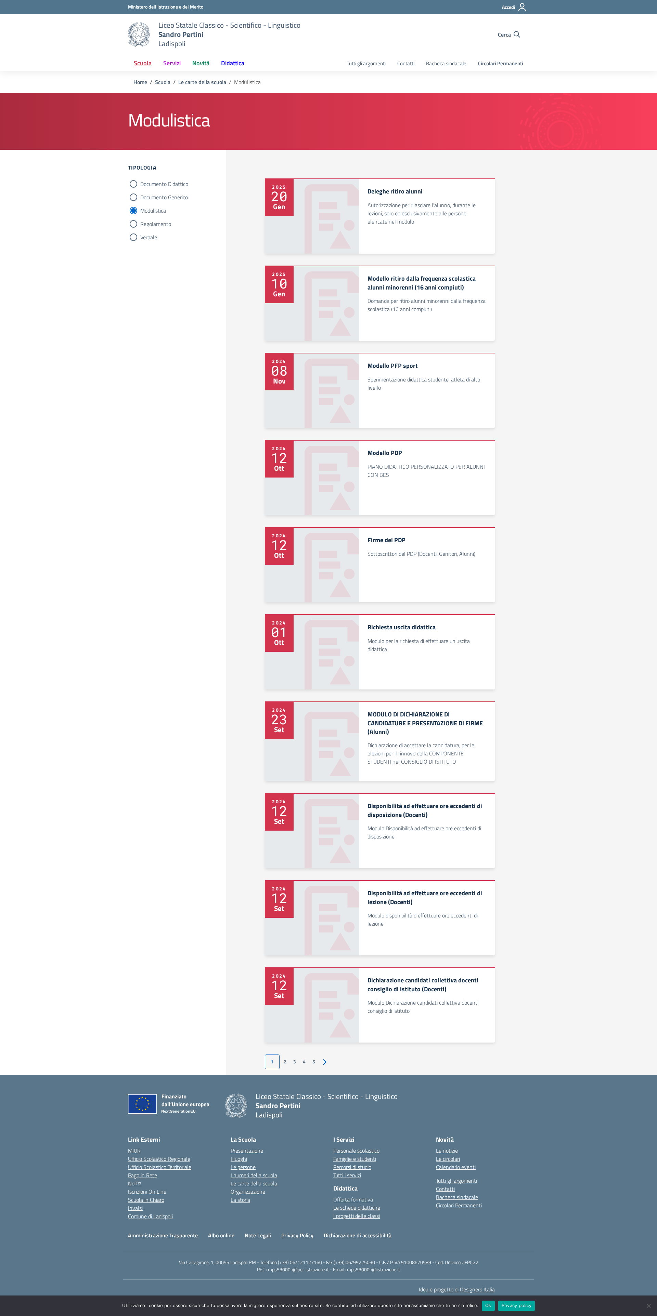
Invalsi (135, 1208)
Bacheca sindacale (446, 63)
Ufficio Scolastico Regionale (159, 1159)
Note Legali (258, 1235)
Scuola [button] (143, 63)
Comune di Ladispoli (150, 1216)
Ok (488, 1305)
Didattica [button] (232, 63)
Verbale (148, 237)
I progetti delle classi (356, 1216)
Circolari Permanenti (500, 63)
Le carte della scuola (254, 1183)
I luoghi (239, 1159)
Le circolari (448, 1159)
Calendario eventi (456, 1167)
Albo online (221, 1235)
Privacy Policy (297, 1235)
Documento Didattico (164, 184)
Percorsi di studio (352, 1167)
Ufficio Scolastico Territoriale (159, 1167)
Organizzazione (248, 1191)
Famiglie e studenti (354, 1159)
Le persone (243, 1167)
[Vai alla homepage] (139, 34)
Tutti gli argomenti (366, 63)
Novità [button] (200, 63)
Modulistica (153, 210)
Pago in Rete (142, 1175)
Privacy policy (517, 1305)
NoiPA (135, 1183)
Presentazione (247, 1150)
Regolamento (155, 224)
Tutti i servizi (347, 1175)
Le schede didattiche (356, 1208)
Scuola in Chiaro (146, 1200)
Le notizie (447, 1150)
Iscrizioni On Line (147, 1191)
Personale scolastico (356, 1150)
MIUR (134, 1150)
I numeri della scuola (254, 1175)
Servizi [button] (172, 63)
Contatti (405, 63)
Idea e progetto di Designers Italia (457, 1289)
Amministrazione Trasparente (163, 1235)
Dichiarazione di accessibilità (357, 1235)
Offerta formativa (353, 1199)
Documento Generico (164, 197)
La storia (240, 1200)
